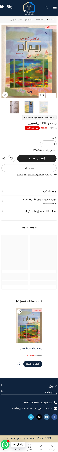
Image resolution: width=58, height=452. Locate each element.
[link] (11, 158)
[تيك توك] (39, 417)
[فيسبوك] (54, 417)
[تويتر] (31, 417)
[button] (48, 95)
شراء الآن (29, 168)
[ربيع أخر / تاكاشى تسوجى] (29, 325)
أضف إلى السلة (37, 158)
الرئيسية (50, 19)
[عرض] (19, 311)
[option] (29, 61)
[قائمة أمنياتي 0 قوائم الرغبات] (11, 7)
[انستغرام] (47, 417)
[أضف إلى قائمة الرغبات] (19, 364)
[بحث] (46, 7)
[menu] (55, 7)
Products (39, 19)
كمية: (54, 138)
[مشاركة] (4, 158)
